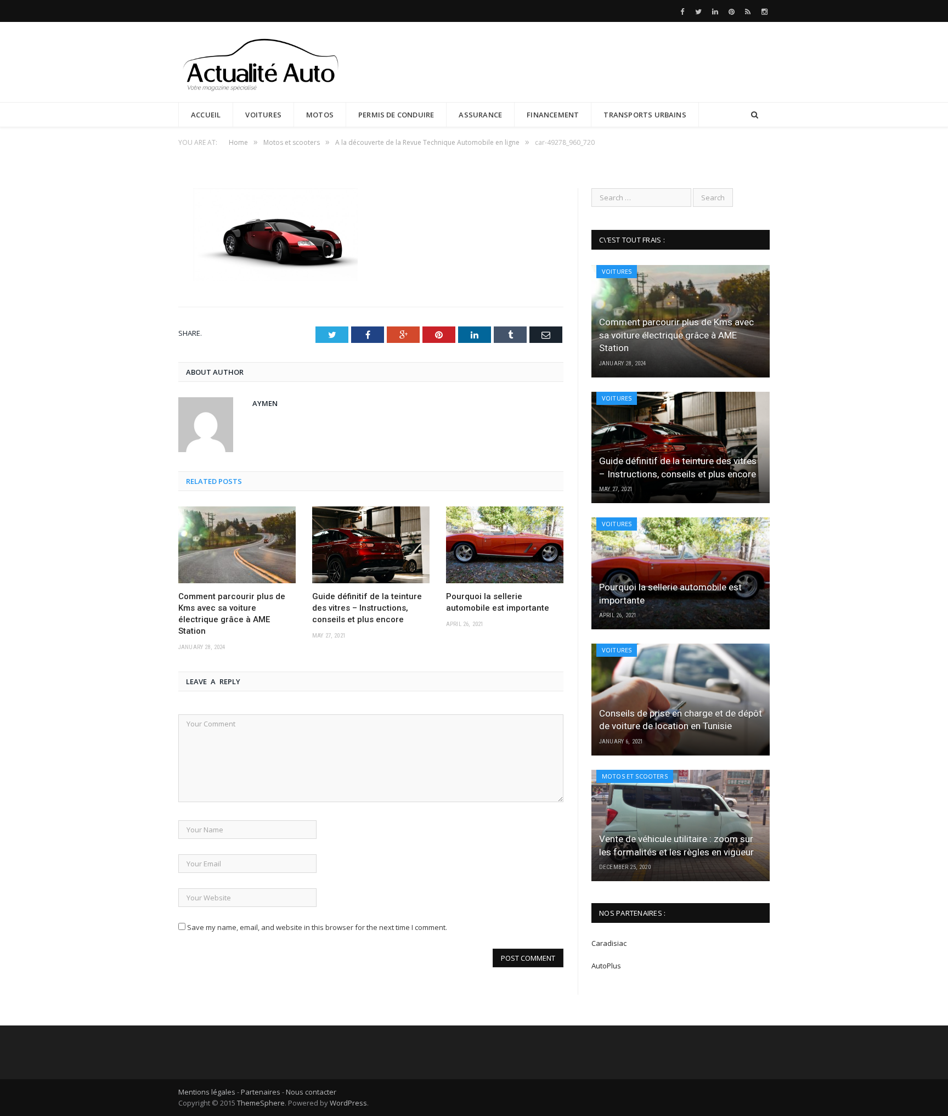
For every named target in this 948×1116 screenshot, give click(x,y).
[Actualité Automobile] (260, 62)
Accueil (206, 115)
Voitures (263, 115)
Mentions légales (206, 1092)
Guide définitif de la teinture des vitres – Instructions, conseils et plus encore (367, 607)
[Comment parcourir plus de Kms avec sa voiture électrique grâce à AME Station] (237, 544)
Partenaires (260, 1092)
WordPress (348, 1103)
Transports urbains (644, 115)
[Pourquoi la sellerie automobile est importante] (504, 544)
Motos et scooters (635, 776)
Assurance (480, 115)
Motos (320, 115)
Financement (553, 115)
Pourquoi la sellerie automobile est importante (497, 602)
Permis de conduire (396, 115)
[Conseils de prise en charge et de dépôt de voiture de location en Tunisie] (680, 700)
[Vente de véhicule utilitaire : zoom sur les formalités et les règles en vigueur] (680, 826)
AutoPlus (606, 966)
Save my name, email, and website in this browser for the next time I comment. (317, 927)
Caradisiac (609, 943)
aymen (265, 403)
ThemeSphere (261, 1103)
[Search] (755, 115)
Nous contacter (311, 1092)
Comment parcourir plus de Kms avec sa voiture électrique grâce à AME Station (231, 613)
